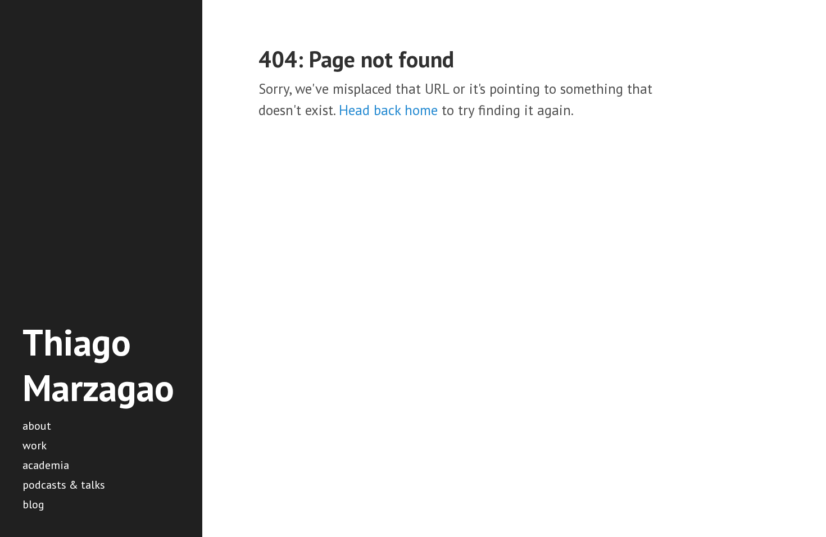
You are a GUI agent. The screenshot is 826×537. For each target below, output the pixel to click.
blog (33, 504)
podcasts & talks (63, 484)
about (36, 425)
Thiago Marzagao (98, 364)
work (34, 445)
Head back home (388, 110)
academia (45, 465)
